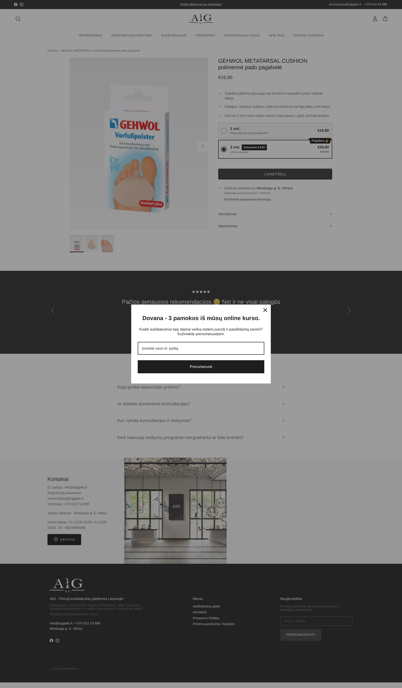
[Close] (265, 310)
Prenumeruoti (201, 367)
